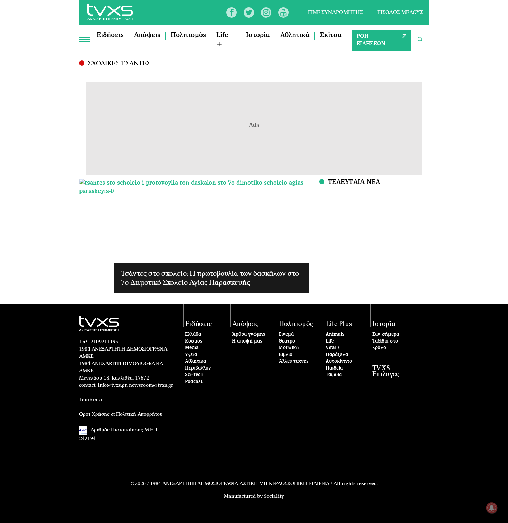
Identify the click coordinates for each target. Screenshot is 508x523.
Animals (335, 334)
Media (192, 348)
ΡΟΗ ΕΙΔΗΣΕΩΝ (371, 40)
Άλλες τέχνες (294, 361)
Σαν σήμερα (385, 334)
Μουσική (289, 348)
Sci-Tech (194, 375)
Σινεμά (286, 334)
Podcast (194, 382)
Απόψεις (147, 35)
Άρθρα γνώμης (248, 334)
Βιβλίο (285, 355)
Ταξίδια (334, 375)
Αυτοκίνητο (339, 361)
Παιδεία (334, 368)
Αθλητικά (295, 35)
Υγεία (191, 355)
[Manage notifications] (491, 507)
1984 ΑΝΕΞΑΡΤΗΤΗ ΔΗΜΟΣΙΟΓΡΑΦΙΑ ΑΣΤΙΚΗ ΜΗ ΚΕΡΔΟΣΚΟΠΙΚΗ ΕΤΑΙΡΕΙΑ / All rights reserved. (264, 483)
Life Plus (339, 324)
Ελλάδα (193, 334)
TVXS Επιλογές (385, 371)
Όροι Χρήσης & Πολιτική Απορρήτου (121, 414)
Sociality (274, 496)
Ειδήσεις (110, 35)
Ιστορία (258, 35)
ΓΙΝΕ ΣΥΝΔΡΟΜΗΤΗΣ (335, 12)
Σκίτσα (331, 35)
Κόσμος (194, 341)
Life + (222, 40)
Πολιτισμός (188, 35)
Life (330, 341)
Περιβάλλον (198, 368)
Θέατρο (287, 341)
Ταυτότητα (90, 400)
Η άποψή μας (247, 341)
